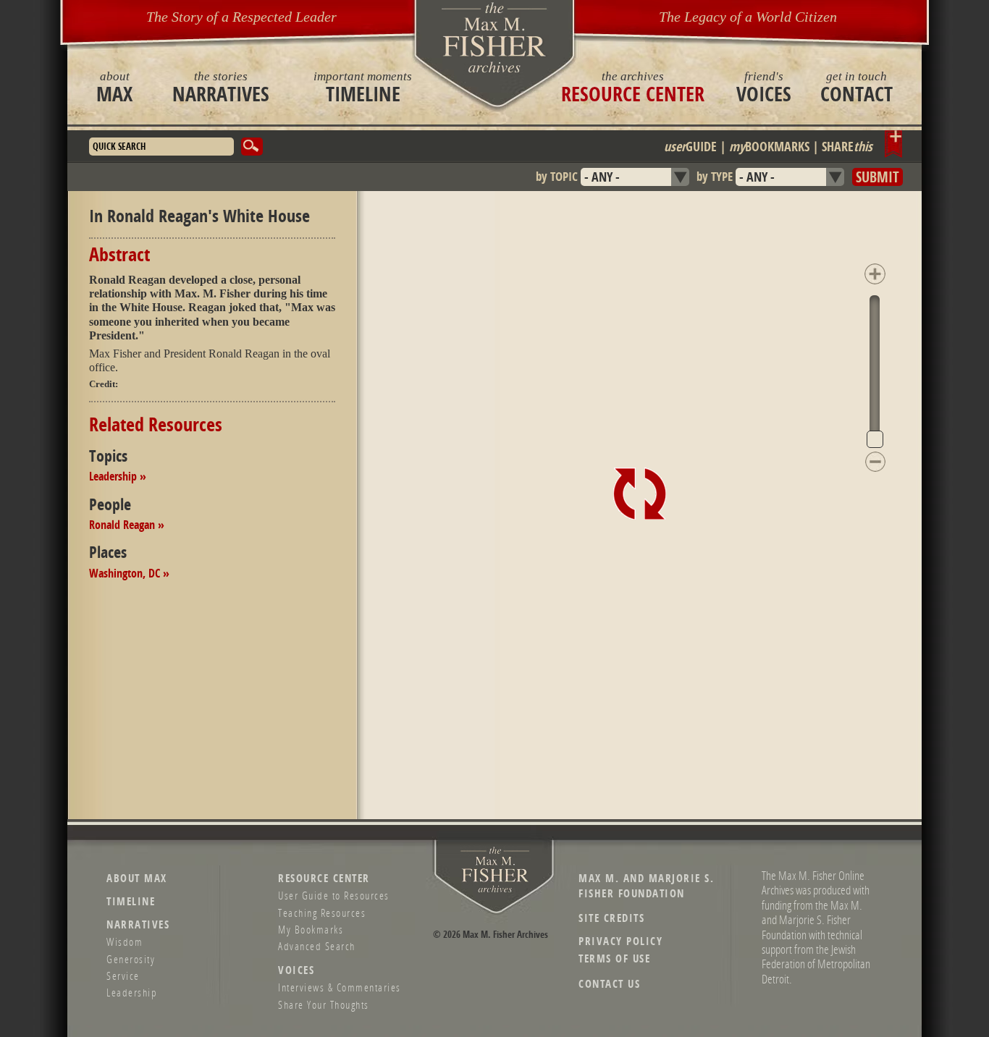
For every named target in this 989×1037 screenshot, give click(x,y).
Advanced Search (316, 946)
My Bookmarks (310, 929)
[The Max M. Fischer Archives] (495, 890)
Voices (763, 86)
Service (123, 975)
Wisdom (124, 941)
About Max (136, 878)
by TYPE (714, 176)
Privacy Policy (620, 941)
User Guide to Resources (334, 895)
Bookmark (894, 144)
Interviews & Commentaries (339, 987)
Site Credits (611, 918)
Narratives (220, 86)
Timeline (362, 86)
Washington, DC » (129, 573)
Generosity (130, 959)
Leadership (131, 992)
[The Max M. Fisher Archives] (494, 37)
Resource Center (632, 86)
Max (114, 86)
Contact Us (609, 983)
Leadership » (117, 476)
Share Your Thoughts (323, 1004)
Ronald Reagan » (126, 525)
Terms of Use (614, 958)
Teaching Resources (322, 912)
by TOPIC (557, 176)
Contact (856, 86)
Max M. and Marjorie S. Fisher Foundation (646, 886)
